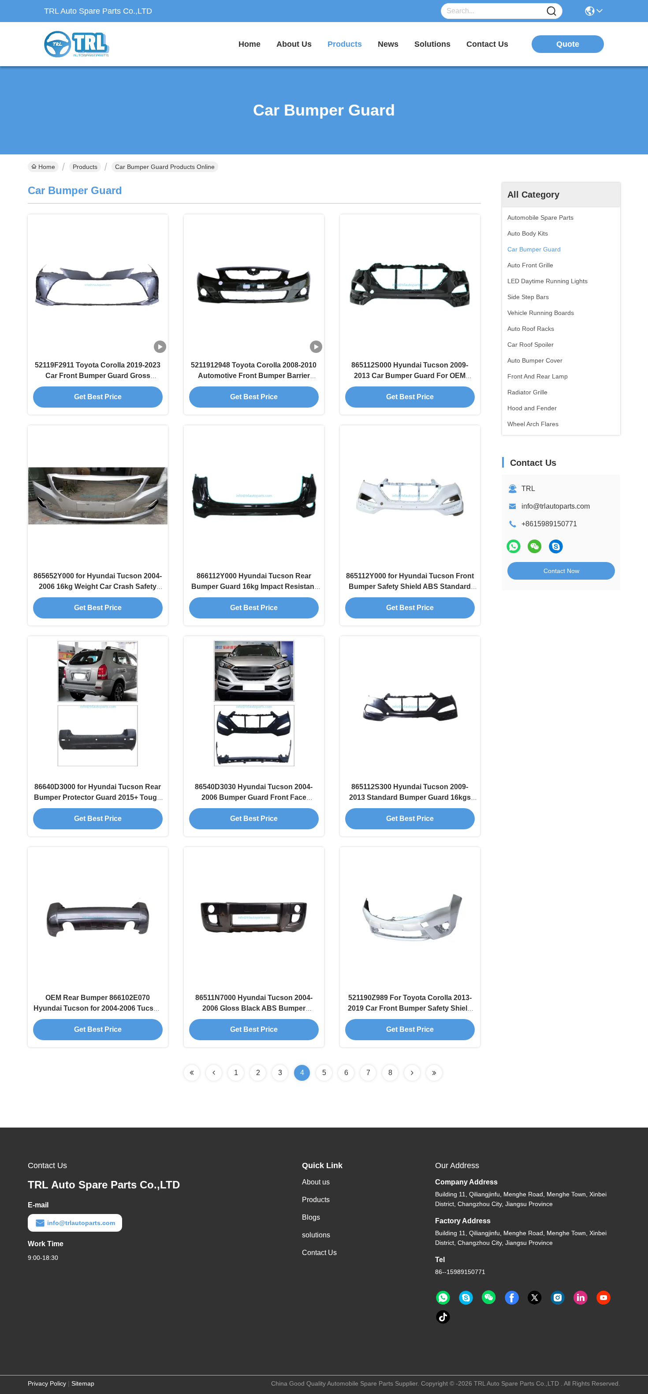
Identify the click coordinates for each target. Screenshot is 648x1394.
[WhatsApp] (513, 546)
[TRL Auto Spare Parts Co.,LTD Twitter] (535, 1298)
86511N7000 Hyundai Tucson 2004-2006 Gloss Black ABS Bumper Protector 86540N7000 (254, 1008)
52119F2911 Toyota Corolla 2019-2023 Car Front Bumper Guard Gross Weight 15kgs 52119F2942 (97, 375)
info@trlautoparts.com (555, 506)
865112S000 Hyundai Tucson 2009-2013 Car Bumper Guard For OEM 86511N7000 (409, 375)
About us (316, 1182)
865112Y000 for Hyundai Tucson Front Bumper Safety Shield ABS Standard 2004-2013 (410, 586)
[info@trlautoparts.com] (556, 546)
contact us (487, 44)
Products (85, 166)
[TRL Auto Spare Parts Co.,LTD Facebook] (512, 1298)
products (345, 44)
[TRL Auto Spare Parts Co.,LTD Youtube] (603, 1298)
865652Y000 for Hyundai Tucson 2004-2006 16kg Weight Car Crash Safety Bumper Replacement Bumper (98, 586)
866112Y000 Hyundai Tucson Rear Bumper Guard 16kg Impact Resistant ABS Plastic (254, 586)
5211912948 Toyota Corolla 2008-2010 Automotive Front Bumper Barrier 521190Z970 (254, 375)
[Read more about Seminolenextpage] (192, 1073)
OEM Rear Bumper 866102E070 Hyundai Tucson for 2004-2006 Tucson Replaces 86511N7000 (98, 1008)
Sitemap (82, 1383)
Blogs (311, 1217)
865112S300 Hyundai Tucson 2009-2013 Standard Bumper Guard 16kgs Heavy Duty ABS (410, 797)
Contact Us (319, 1252)
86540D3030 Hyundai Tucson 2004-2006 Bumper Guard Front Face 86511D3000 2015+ (254, 797)
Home (249, 44)
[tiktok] (443, 1317)
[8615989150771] (443, 1298)
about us (294, 44)
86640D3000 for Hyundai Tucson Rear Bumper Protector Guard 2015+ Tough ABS (97, 797)
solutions (432, 44)
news (388, 44)
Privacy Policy (47, 1383)
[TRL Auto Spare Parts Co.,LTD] (92, 44)
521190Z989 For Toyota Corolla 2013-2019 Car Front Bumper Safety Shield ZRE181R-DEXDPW (410, 1008)
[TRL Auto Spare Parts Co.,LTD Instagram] (558, 1298)
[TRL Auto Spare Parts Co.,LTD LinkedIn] (580, 1298)
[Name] (551, 11)
